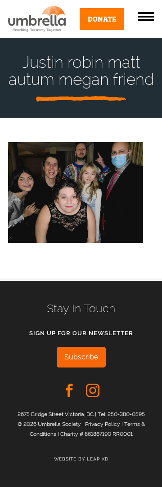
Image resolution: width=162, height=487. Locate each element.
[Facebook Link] (69, 390)
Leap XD (97, 458)
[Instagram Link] (92, 390)
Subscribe (81, 357)
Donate (102, 18)
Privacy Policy (102, 424)
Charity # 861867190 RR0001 (96, 433)
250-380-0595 (126, 414)
